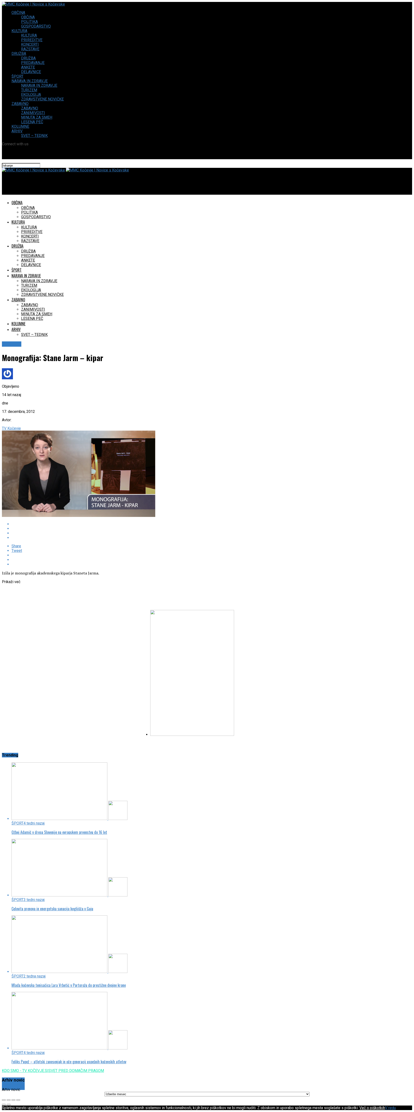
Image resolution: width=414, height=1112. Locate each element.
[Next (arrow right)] (9, 1104)
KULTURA (19, 31)
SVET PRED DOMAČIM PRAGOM (76, 1070)
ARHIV (17, 131)
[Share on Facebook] (134, 524)
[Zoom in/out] (18, 1100)
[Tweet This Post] (134, 528)
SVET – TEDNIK (34, 135)
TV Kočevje (11, 428)
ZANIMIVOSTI (33, 113)
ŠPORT (17, 76)
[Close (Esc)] (4, 1100)
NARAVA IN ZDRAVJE (30, 81)
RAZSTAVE (30, 49)
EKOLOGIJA (31, 94)
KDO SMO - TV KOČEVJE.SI (25, 1070)
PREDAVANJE (33, 62)
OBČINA (18, 12)
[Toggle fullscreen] (13, 1100)
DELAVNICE (31, 72)
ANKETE (28, 67)
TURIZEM (29, 90)
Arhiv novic (11, 1089)
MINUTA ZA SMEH (36, 117)
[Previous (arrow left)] (4, 1104)
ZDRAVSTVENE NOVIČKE (42, 99)
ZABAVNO (20, 103)
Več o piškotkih (372, 1108)
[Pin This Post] (134, 533)
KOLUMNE (20, 126)
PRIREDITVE (31, 40)
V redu (390, 1108)
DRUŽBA (19, 53)
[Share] (9, 1100)
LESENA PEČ (32, 122)
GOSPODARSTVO (36, 26)
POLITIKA (29, 21)
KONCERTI (30, 44)
